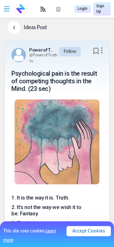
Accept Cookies (88, 231)
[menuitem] (43, 9)
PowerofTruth (41, 50)
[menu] (50, 9)
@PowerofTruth (43, 55)
